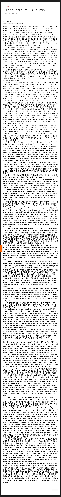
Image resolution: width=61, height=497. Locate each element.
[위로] (53, 490)
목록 (1, 248)
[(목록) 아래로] (55, 490)
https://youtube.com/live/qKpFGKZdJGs (13, 23)
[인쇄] (57, 490)
